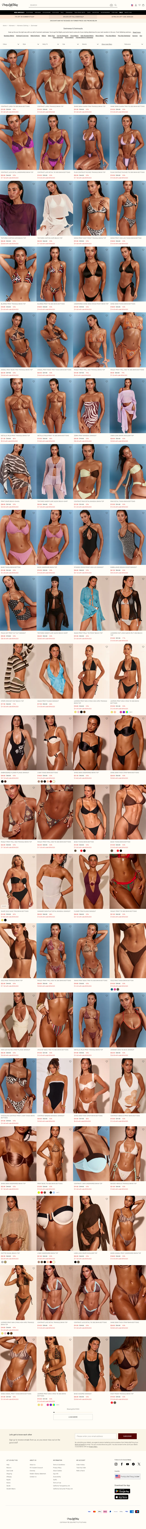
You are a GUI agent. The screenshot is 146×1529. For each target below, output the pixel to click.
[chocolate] (5, 781)
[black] (81, 712)
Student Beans (10, 1489)
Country (117, 1471)
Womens (12, 25)
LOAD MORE (73, 1417)
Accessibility (57, 1477)
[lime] (39, 1192)
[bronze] (115, 712)
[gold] (5, 1262)
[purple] (124, 712)
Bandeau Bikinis (9, 36)
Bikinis (44, 36)
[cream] (54, 781)
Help (7, 1465)
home (4, 25)
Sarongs (135, 36)
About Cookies (57, 1471)
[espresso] (42, 781)
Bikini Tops (51, 36)
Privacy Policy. (93, 1446)
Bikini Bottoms (35, 36)
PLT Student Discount (36, 1468)
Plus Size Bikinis (111, 36)
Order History (80, 1465)
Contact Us (33, 1477)
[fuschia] (121, 712)
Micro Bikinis (100, 36)
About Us (32, 1465)
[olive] (75, 712)
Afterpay (9, 1477)
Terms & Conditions (59, 1465)
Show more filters (107, 44)
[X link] (139, 1464)
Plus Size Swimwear (124, 36)
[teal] (112, 989)
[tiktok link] (133, 1464)
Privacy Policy (57, 1468)
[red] (81, 850)
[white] (118, 712)
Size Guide (9, 1471)
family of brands (80, 1444)
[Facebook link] (121, 1464)
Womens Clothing (22, 25)
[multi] (127, 712)
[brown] (84, 712)
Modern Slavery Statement (38, 1474)
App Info (55, 1474)
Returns (8, 1468)
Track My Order (81, 1468)
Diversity (32, 1471)
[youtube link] (127, 1464)
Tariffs (55, 1480)
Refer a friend (80, 1471)
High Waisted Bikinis (87, 36)
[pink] (78, 712)
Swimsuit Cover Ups (22, 36)
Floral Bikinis (74, 36)
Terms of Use (57, 1483)
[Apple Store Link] (122, 1497)
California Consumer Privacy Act (63, 1489)
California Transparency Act (61, 1486)
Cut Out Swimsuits (62, 36)
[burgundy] (51, 781)
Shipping (9, 1474)
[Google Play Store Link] (122, 1491)
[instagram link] (116, 1464)
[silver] (2, 1262)
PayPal (8, 1480)
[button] (132, 5)
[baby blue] (54, 1192)
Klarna (8, 1483)
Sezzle (8, 1486)
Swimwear (34, 25)
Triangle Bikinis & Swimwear (84, 37)
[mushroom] (39, 781)
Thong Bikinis (69, 37)
